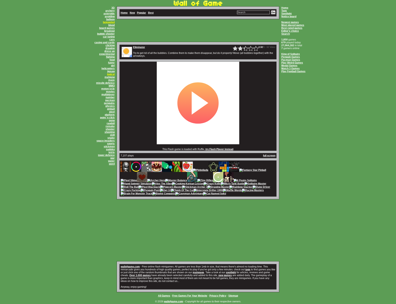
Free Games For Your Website (189, 295)
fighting (110, 57)
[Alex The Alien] (162, 184)
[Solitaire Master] (255, 184)
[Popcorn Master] (171, 187)
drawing (110, 48)
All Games (164, 295)
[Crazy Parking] (131, 190)
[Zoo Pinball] (126, 170)
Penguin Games (290, 57)
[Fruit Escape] (188, 170)
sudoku (110, 149)
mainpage (198, 272)
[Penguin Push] (150, 190)
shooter (110, 129)
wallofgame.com (130, 266)
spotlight (231, 272)
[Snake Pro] (167, 170)
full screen (269, 155)
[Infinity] (218, 180)
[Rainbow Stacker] (241, 187)
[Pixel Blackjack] (149, 187)
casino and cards (104, 42)
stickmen (109, 146)
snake (111, 137)
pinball (111, 109)
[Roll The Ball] (130, 187)
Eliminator (139, 47)
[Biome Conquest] (163, 194)
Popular (141, 12)
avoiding (110, 16)
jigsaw (111, 71)
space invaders (106, 140)
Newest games (290, 22)
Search (285, 33)
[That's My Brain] (192, 180)
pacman (110, 100)
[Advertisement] (198, 30)
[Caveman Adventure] (189, 194)
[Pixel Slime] (129, 180)
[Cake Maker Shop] (157, 170)
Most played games (292, 25)
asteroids (109, 13)
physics (110, 106)
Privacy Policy (217, 295)
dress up (109, 51)
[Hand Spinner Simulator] (136, 184)
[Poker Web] (142, 180)
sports (111, 143)
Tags (284, 10)
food (112, 59)
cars (112, 39)
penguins (109, 103)
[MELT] (228, 180)
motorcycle (108, 88)
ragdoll (111, 123)
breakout (109, 31)
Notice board (288, 16)
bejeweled (109, 22)
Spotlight (286, 13)
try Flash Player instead (219, 149)
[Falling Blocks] (224, 170)
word (112, 163)
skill (112, 135)
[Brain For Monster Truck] (136, 194)
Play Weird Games (292, 62)
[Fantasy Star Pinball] (252, 170)
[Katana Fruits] (177, 170)
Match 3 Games (290, 68)
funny (111, 62)
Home (284, 7)
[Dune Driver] (261, 187)
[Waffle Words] (232, 190)
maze (111, 80)
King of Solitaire (290, 54)
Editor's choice (290, 31)
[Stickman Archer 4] (234, 170)
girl (113, 65)
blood (111, 25)
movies (110, 91)
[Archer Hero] (156, 180)
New (132, 12)
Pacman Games (290, 59)
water (111, 161)
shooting (110, 132)
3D (113, 7)
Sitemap (233, 295)
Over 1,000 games (140, 275)
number (110, 97)
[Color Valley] (136, 170)
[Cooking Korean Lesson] (188, 184)
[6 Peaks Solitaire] (245, 180)
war (112, 158)
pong (112, 120)
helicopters (108, 68)
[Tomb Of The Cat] (182, 190)
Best (151, 12)
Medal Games (289, 65)
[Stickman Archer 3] (194, 187)
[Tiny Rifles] (205, 180)
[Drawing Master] (218, 187)
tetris (111, 152)
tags (247, 269)
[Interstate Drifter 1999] (208, 190)
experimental (107, 54)
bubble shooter (106, 33)
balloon (110, 19)
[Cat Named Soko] (214, 194)
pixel (112, 111)
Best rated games (291, 28)
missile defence (105, 83)
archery (110, 10)
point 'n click (107, 117)
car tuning (109, 36)
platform (110, 114)
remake (110, 126)
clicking (110, 45)
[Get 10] (165, 190)
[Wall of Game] (198, 5)
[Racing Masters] (253, 190)
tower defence (106, 155)
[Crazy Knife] (212, 184)
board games (107, 28)
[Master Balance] (176, 180)
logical (111, 74)
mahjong (110, 77)
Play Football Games (293, 71)
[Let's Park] (146, 170)
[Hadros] (213, 170)
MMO (112, 85)
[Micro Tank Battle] (232, 184)
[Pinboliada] (200, 170)
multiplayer (108, 94)
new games (225, 275)
